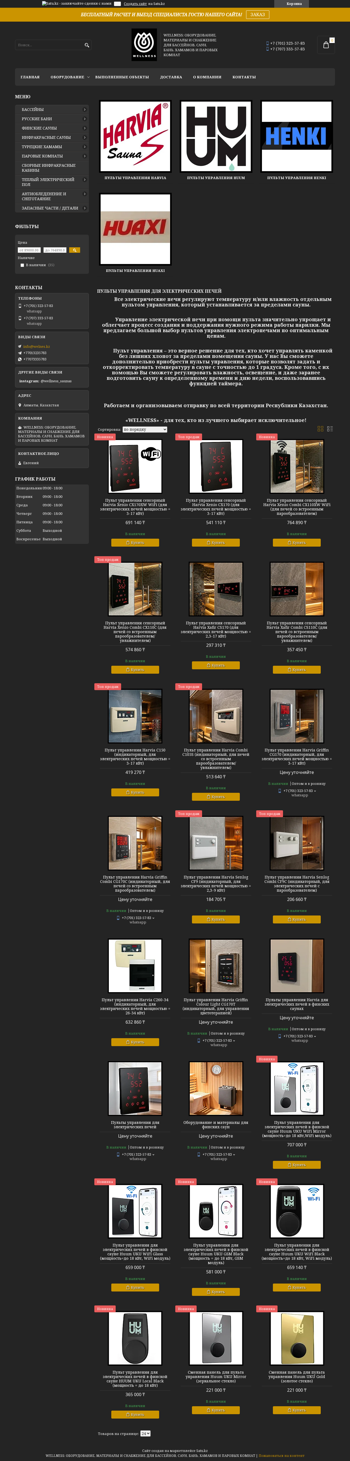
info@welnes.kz (36, 346)
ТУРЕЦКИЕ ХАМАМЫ (42, 146)
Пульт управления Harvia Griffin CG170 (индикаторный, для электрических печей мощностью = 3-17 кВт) (297, 756)
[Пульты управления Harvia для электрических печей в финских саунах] (297, 965)
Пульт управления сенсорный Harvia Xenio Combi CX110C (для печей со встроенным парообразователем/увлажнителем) (135, 632)
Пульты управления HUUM (216, 177)
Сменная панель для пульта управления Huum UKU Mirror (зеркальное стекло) (216, 1376)
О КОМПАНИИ (207, 76)
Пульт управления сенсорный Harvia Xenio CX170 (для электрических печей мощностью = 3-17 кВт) (216, 507)
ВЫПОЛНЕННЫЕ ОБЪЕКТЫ (122, 76)
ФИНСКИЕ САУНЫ (39, 128)
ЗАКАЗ (257, 15)
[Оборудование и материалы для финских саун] (216, 1088)
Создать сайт (135, 4)
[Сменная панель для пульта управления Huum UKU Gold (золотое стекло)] (297, 1338)
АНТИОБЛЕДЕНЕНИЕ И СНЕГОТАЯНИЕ (44, 196)
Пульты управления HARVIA (135, 177)
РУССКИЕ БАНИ (37, 118)
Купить (137, 542)
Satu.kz (202, 1450)
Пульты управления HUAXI (135, 270)
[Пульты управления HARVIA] (135, 136)
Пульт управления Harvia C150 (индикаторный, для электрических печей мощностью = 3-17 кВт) (135, 756)
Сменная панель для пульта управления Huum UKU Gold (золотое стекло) (297, 1376)
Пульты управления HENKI (296, 177)
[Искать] (87, 45)
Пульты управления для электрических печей (135, 1124)
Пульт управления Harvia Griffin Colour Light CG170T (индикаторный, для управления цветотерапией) (216, 1006)
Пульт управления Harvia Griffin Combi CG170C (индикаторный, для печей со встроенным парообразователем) (135, 883)
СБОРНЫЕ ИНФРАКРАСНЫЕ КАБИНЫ (48, 168)
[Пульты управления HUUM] (216, 136)
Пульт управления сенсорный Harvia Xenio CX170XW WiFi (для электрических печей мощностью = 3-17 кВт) (135, 507)
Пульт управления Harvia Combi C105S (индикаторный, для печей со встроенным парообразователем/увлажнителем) (215, 759)
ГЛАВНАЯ (30, 76)
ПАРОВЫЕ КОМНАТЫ (42, 156)
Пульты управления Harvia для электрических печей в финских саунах (297, 1004)
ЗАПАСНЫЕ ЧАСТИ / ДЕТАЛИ (50, 208)
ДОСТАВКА (171, 76)
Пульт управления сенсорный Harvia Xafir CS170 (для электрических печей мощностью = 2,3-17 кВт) (216, 629)
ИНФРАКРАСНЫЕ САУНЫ (46, 137)
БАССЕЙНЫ (33, 109)
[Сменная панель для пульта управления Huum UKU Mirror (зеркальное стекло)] (216, 1338)
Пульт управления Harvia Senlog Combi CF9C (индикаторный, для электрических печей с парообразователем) (296, 883)
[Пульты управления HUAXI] (135, 229)
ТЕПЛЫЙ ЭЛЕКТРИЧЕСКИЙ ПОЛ (48, 182)
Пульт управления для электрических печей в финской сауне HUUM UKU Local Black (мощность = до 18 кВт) (135, 1379)
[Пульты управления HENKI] (297, 136)
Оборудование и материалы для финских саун (215, 1124)
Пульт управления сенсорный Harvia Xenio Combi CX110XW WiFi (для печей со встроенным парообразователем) (297, 507)
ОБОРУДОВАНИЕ (67, 76)
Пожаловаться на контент (282, 1455)
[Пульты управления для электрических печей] (135, 1088)
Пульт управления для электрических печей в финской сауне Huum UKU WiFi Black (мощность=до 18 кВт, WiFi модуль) (297, 1252)
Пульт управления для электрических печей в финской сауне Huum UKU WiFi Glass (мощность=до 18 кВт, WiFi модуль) (135, 1252)
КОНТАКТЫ (244, 76)
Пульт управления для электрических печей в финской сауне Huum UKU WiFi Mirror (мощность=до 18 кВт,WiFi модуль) (296, 1129)
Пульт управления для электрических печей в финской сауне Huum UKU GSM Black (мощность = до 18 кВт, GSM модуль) (216, 1254)
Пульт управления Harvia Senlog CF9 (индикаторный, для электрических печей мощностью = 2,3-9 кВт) (216, 883)
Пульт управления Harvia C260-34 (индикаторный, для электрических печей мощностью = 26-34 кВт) (135, 1006)
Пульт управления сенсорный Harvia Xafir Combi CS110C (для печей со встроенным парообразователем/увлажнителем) (297, 632)
